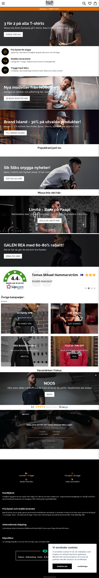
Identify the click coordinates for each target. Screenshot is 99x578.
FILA (74, 356)
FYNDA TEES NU (13, 34)
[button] (96, 375)
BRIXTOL (25, 356)
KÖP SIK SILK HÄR (14, 178)
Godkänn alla (62, 566)
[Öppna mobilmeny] (3, 3)
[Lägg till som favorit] (89, 3)
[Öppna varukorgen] (95, 3)
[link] (49, 280)
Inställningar (83, 566)
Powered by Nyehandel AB (49, 577)
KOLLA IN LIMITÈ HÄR (49, 220)
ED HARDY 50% (25, 323)
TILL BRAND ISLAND (15, 133)
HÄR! (48, 542)
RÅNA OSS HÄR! (13, 256)
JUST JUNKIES (74, 323)
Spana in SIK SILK (49, 394)
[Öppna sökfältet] (84, 3)
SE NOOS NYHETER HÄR (17, 98)
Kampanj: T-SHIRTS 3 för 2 (49, 9)
